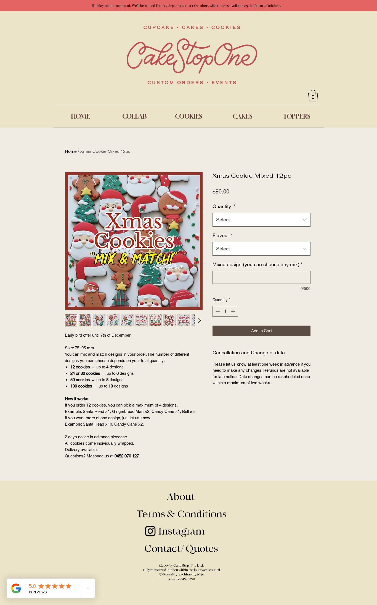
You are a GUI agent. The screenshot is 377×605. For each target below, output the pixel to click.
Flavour (222, 235)
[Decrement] (217, 311)
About (182, 496)
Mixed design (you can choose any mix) (257, 264)
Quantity (224, 206)
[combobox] (261, 220)
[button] (313, 95)
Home (71, 151)
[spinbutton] (225, 311)
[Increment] (233, 311)
